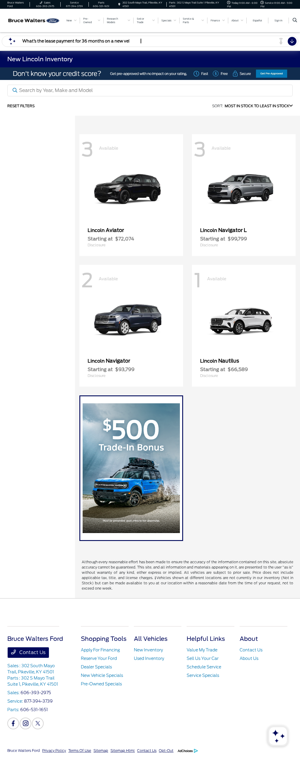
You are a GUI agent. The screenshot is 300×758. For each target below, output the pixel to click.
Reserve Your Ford (99, 658)
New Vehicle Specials (102, 675)
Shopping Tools (104, 638)
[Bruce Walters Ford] (33, 20)
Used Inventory (149, 658)
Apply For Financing (100, 650)
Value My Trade (202, 650)
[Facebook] (13, 723)
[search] (295, 20)
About (249, 638)
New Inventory (148, 650)
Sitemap (100, 750)
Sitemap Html (122, 750)
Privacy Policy (54, 750)
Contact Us (31, 652)
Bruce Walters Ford (23, 750)
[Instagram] (25, 723)
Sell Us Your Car (203, 658)
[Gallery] (150, 73)
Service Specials (203, 675)
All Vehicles (151, 638)
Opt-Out (166, 750)
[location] (119, 4)
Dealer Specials (96, 667)
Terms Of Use (79, 750)
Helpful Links (206, 638)
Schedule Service (204, 667)
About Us (249, 658)
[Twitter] (38, 723)
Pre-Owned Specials (101, 684)
